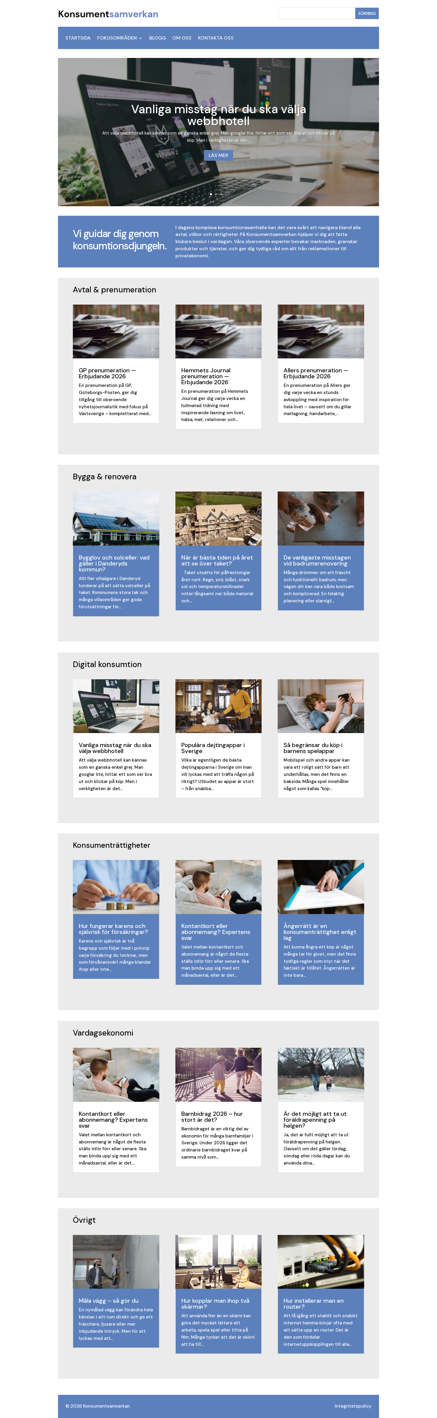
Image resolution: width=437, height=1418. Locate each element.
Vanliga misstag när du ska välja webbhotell (218, 115)
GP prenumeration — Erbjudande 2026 (107, 373)
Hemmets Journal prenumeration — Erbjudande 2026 (205, 376)
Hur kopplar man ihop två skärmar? (215, 1303)
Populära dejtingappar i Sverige (213, 748)
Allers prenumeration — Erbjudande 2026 (316, 373)
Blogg (157, 38)
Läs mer (218, 155)
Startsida (78, 38)
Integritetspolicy (353, 1406)
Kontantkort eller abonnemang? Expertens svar (215, 932)
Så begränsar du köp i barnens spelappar (313, 748)
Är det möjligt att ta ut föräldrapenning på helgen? (315, 1119)
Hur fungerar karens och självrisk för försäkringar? (113, 929)
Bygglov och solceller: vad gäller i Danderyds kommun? (114, 563)
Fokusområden (117, 38)
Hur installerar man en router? (314, 1303)
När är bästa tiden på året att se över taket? (217, 560)
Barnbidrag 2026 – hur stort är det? (212, 1117)
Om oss (181, 38)
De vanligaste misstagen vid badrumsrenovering (317, 560)
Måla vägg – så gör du (109, 1300)
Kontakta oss (216, 38)
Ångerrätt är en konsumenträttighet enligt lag (320, 932)
